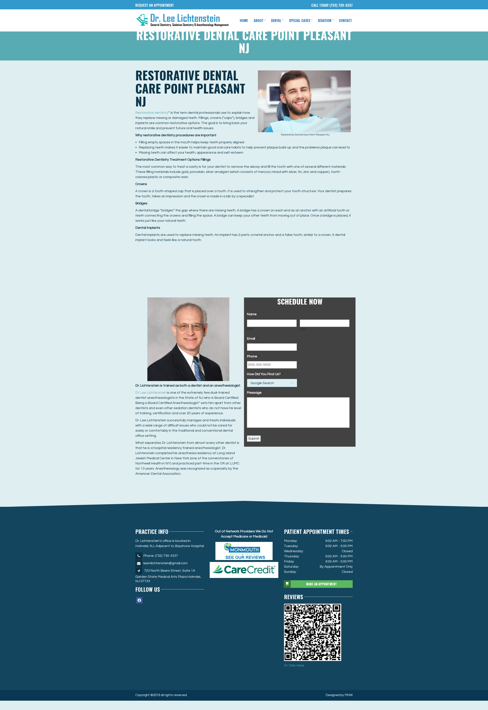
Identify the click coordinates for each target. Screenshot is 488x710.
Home (244, 20)
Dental (276, 20)
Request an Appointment (154, 5)
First (250, 329)
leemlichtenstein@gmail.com (165, 563)
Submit (253, 438)
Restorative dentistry (152, 112)
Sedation (324, 20)
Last (303, 329)
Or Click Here (294, 665)
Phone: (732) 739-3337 (160, 556)
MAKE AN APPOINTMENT (321, 584)
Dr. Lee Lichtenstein (150, 392)
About (258, 20)
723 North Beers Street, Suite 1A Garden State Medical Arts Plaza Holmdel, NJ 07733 (168, 576)
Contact (345, 20)
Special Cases (299, 20)
